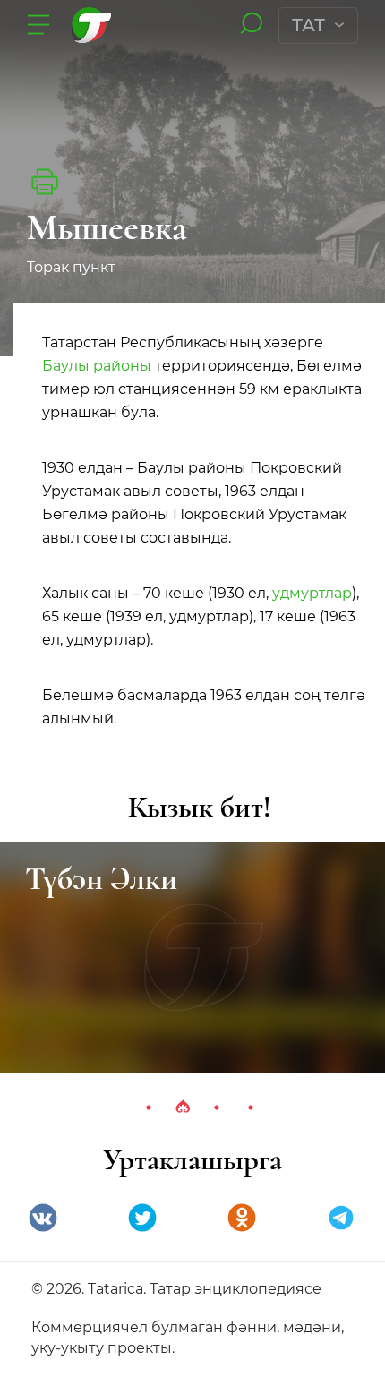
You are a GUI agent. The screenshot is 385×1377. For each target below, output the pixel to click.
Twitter (142, 1217)
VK (43, 1217)
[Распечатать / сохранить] (44, 181)
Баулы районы (96, 365)
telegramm (341, 1217)
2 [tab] (182, 1107)
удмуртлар (312, 593)
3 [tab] (217, 1107)
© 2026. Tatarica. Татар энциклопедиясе (176, 1288)
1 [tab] (148, 1107)
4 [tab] (251, 1107)
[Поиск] (251, 24)
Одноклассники (241, 1217)
